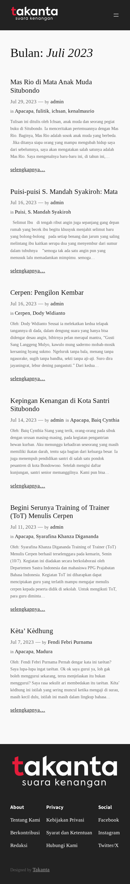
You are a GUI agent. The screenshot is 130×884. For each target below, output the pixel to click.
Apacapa (24, 111)
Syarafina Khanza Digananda (67, 536)
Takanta (41, 869)
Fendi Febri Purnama (70, 642)
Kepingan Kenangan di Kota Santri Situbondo (59, 405)
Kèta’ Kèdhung (31, 631)
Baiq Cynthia (105, 420)
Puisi (20, 212)
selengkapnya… (27, 169)
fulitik (42, 111)
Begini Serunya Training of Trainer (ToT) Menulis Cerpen (59, 511)
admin (57, 102)
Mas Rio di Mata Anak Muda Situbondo (51, 86)
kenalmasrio (81, 111)
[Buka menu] (116, 15)
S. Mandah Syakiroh (49, 212)
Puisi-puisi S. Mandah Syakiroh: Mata (64, 191)
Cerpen (22, 313)
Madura (44, 651)
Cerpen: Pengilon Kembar (47, 292)
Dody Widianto (49, 313)
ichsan (59, 111)
